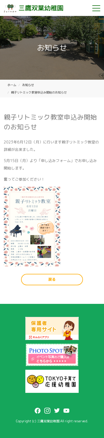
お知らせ (28, 85)
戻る (52, 279)
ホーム (11, 85)
